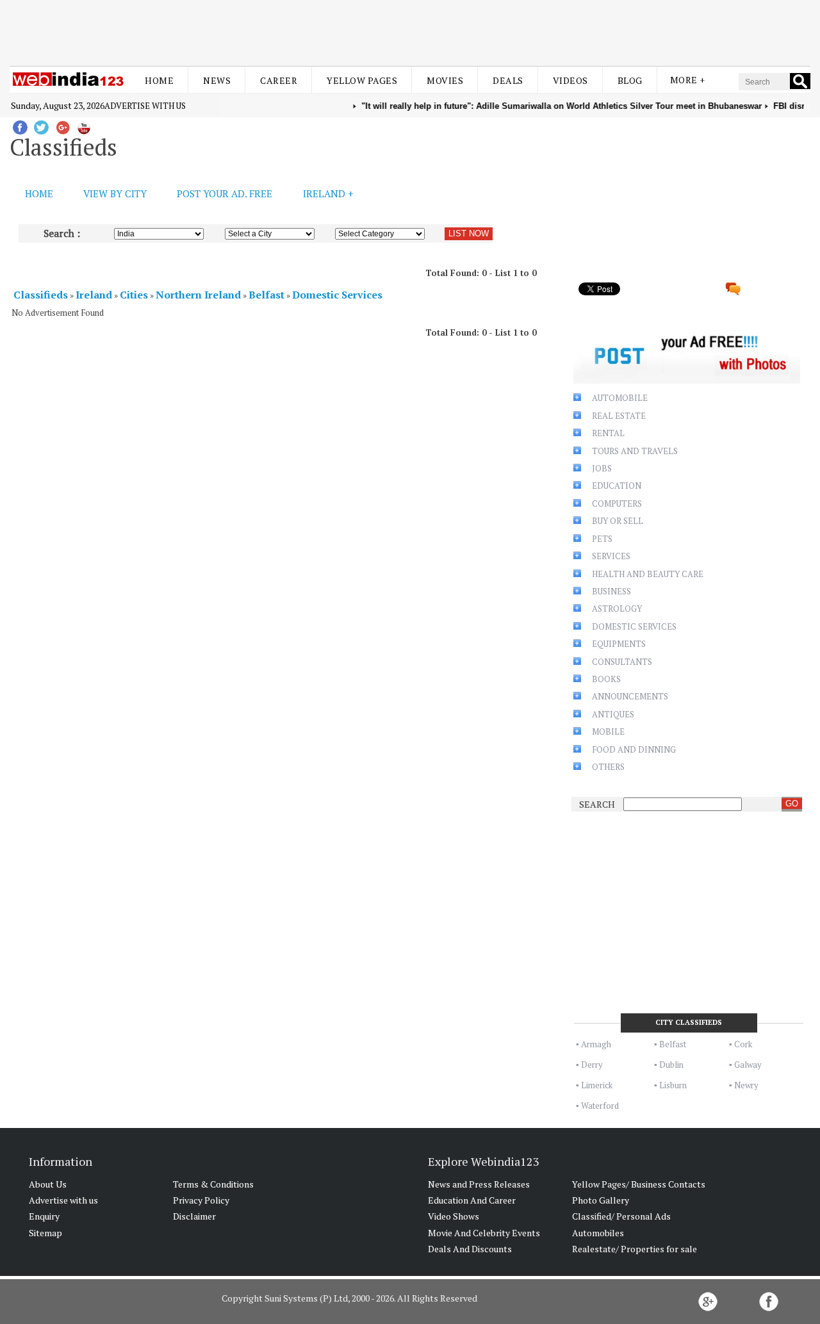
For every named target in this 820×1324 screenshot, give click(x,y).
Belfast (672, 1044)
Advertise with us (145, 105)
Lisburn (673, 1085)
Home (159, 80)
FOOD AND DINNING (634, 749)
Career (278, 80)
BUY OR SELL (617, 521)
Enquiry (44, 1216)
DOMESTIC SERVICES (634, 626)
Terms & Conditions (213, 1184)
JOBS (602, 468)
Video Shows (453, 1216)
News (217, 80)
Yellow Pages (362, 80)
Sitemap (45, 1233)
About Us (48, 1184)
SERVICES (611, 556)
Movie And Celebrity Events (484, 1233)
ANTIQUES (613, 714)
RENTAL (608, 433)
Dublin (671, 1064)
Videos (570, 80)
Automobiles (598, 1233)
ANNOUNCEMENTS (630, 696)
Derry (592, 1064)
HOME (39, 193)
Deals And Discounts (470, 1249)
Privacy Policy (201, 1200)
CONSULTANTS (622, 661)
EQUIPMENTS (619, 644)
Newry (746, 1085)
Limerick (596, 1085)
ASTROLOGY (617, 608)
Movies (445, 80)
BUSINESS (611, 591)
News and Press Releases (479, 1184)
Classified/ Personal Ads (621, 1216)
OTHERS (608, 766)
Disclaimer (194, 1216)
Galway (748, 1064)
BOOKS (606, 679)
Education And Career (472, 1200)
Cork (743, 1044)
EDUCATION (616, 485)
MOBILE (608, 731)
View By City (115, 193)
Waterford (600, 1105)
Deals (508, 80)
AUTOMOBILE (620, 398)
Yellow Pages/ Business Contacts (638, 1184)
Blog (630, 80)
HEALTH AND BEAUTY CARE (647, 574)
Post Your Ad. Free (224, 193)
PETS (602, 538)
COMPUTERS (617, 503)
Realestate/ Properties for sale (634, 1249)
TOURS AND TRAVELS (635, 451)
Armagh (596, 1044)
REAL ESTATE (619, 415)
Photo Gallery (600, 1200)
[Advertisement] (410, 31)
